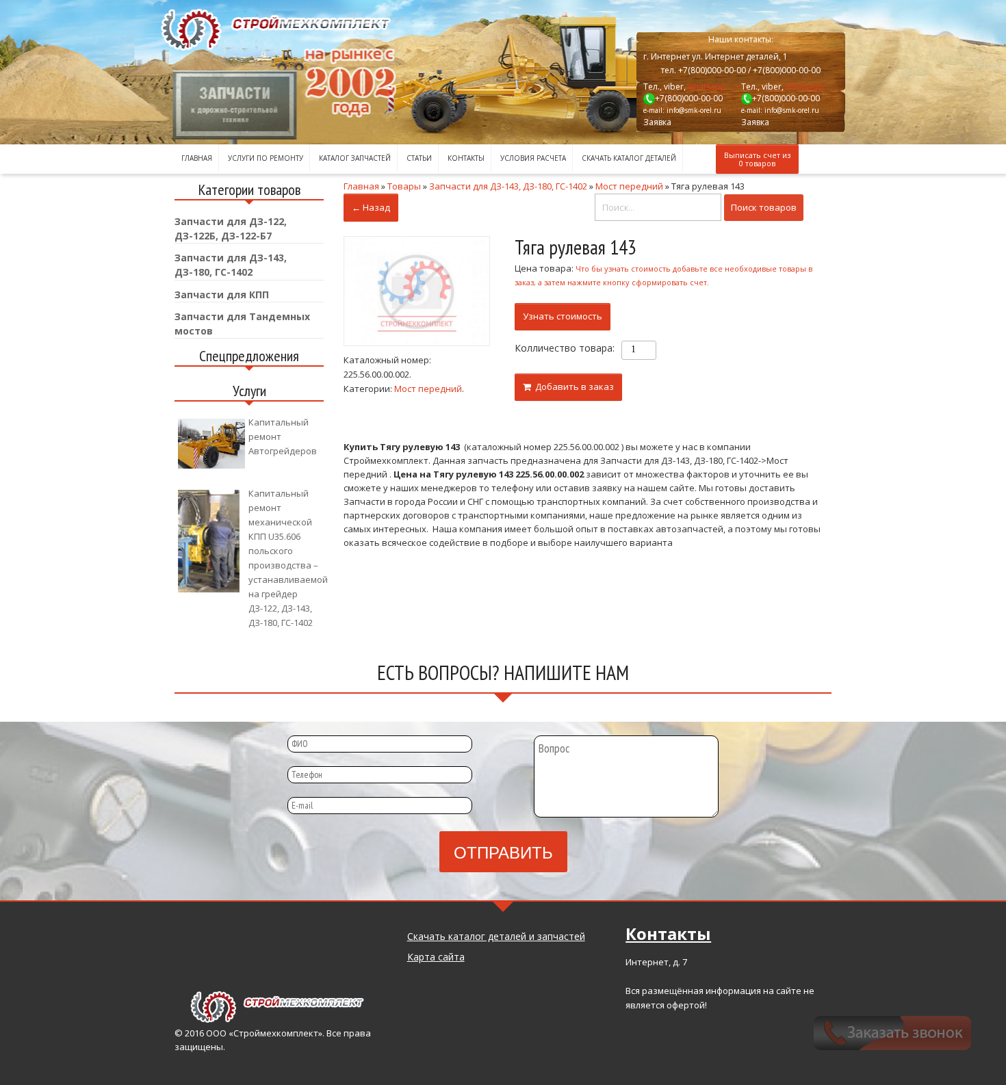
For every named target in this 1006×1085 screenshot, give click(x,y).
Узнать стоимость (562, 316)
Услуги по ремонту (265, 158)
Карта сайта (436, 956)
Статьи (419, 158)
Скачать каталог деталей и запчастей (496, 936)
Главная (196, 158)
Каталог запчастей (355, 158)
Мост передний (428, 388)
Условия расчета (533, 158)
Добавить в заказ (572, 386)
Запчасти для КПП (222, 294)
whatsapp (707, 86)
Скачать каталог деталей (629, 158)
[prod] (417, 291)
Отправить (503, 851)
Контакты (466, 158)
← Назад (371, 207)
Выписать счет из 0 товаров (757, 159)
